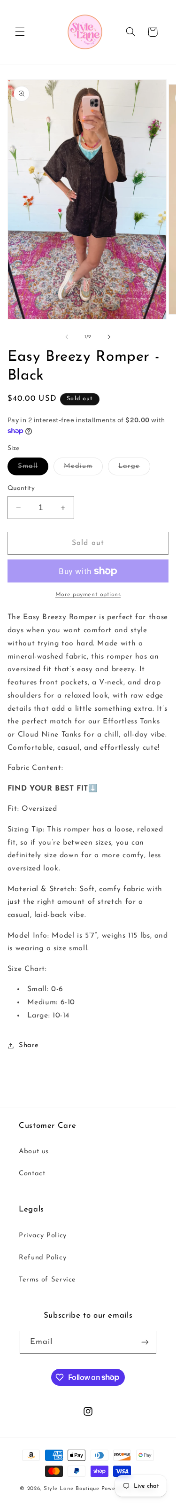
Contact (32, 1173)
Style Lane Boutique (71, 1488)
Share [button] (29, 1045)
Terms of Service (47, 1279)
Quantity (21, 488)
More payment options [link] (88, 595)
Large (134, 468)
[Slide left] (66, 337)
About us (34, 1151)
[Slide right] (109, 337)
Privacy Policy (43, 1235)
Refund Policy (42, 1257)
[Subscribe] (145, 1342)
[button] (20, 32)
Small (33, 468)
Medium (83, 468)
